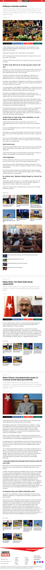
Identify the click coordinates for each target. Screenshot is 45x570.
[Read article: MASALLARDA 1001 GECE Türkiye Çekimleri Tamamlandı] (5, 264)
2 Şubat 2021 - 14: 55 (6, 391)
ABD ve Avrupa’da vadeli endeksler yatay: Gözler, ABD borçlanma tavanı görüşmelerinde (36, 206)
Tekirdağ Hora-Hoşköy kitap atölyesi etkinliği (11, 251)
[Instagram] (42, 562)
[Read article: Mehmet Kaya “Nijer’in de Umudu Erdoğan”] (5, 268)
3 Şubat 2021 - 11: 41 (6, 17)
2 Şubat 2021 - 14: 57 (6, 293)
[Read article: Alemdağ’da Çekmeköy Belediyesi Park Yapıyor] (5, 260)
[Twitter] (37, 562)
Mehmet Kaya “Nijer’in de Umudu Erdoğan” (15, 267)
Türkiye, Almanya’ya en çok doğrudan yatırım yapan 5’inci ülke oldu (9, 220)
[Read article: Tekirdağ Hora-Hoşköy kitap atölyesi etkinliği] (22, 239)
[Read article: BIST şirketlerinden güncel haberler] (22, 213)
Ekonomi (8, 3)
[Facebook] (40, 562)
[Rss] (35, 564)
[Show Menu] (41, 1)
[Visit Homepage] (23, 1)
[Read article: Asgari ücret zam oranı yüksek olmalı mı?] (36, 213)
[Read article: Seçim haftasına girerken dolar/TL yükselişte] (22, 199)
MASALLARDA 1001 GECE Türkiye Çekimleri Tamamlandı (17, 263)
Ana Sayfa (4, 3)
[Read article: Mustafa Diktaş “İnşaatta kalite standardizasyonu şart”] (9, 199)
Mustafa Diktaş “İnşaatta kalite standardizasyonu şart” (7, 351)
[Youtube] (35, 562)
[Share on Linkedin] (22, 43)
